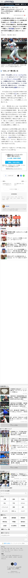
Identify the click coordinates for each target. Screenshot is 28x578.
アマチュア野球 (4, 557)
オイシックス (7, 551)
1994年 (19, 198)
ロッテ (23, 511)
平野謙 (13, 521)
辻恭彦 (4, 525)
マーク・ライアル (18, 75)
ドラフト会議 (8, 555)
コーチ (4, 198)
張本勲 (4, 517)
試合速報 (17, 4)
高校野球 (10, 557)
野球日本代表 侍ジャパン (17, 555)
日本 (11, 198)
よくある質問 (18, 567)
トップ (2, 4)
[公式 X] (12, 564)
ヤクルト (23, 503)
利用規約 (17, 568)
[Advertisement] (14, 322)
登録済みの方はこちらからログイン (14, 168)
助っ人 (23, 198)
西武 (14, 507)
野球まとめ (3, 558)
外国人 (4, 199)
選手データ (23, 4)
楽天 (23, 507)
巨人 (15, 93)
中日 (12, 22)
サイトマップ (11, 568)
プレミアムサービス (11, 567)
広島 (9, 137)
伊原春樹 (23, 525)
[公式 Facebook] (15, 564)
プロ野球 (3, 555)
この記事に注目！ (10, 175)
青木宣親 (11, 28)
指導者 (8, 198)
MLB (7, 199)
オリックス (5, 511)
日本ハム (14, 511)
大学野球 (15, 557)
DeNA (22, 499)
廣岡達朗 (14, 517)
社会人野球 (20, 557)
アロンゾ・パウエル (12, 79)
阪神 (16, 87)
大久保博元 (14, 525)
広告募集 (9, 569)
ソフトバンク (5, 507)
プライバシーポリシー (16, 569)
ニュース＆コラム (10, 4)
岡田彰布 (23, 517)
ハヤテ (2, 551)
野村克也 (5, 521)
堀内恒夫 (23, 521)
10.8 (15, 198)
